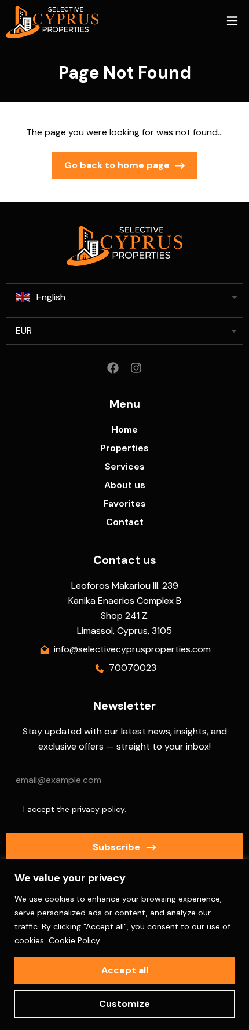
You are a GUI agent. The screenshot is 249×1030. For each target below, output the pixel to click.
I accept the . (74, 809)
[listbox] (124, 331)
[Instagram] (136, 368)
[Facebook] (113, 368)
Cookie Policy (74, 940)
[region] (124, 944)
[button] (232, 22)
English (50, 297)
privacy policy (98, 809)
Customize (124, 1004)
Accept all (124, 970)
